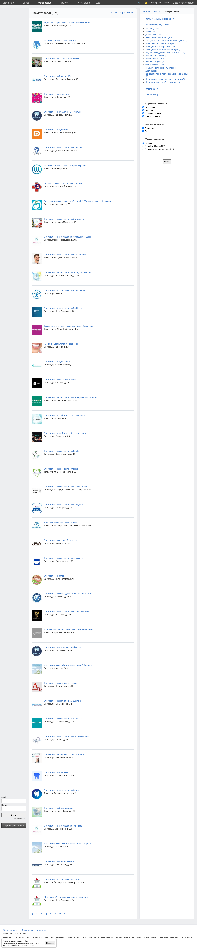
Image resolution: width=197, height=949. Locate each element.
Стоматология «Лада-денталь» (58, 808)
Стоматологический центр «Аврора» (61, 683)
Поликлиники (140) (154, 59)
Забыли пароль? (20, 819)
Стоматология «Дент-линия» (57, 362)
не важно (149, 143)
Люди (26, 2)
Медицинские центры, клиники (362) (162, 50)
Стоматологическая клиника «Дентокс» (63, 701)
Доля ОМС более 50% (154, 146)
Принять (50, 943)
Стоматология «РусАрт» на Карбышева (62, 647)
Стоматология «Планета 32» (57, 76)
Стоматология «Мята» (54, 576)
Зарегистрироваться (14, 825)
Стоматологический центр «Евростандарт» (64, 415)
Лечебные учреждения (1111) (159, 25)
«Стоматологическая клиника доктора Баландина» (68, 629)
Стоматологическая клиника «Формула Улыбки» (67, 272)
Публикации (83, 2)
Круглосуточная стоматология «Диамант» (64, 183)
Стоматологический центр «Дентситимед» (64, 754)
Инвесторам (27, 930)
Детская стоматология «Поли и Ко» (61, 522)
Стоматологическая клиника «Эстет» (61, 790)
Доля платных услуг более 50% (159, 149)
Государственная (152, 113)
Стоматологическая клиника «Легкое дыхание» (66, 736)
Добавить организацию (122, 12)
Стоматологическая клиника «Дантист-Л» (64, 219)
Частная (148, 110)
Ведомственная (152, 116)
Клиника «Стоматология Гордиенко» (61, 344)
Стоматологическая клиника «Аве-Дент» (63, 504)
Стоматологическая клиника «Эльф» (61, 451)
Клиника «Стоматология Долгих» (60, 40)
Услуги (64, 2)
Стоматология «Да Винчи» (56, 772)
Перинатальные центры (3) (158, 56)
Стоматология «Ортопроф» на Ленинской (63, 826)
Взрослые (149, 128)
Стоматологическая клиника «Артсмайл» (63, 558)
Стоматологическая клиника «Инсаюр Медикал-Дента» (70, 397)
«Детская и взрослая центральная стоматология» (68, 22)
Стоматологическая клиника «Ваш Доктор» (65, 254)
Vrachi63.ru (9, 2)
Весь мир (146, 11)
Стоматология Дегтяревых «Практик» (62, 58)
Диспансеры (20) (153, 34)
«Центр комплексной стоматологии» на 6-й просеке (68, 665)
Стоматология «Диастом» (56, 130)
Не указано (149, 107)
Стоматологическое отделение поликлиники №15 (67, 594)
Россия (157, 11)
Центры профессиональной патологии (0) (165, 79)
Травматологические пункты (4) (160, 68)
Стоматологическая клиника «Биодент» (63, 147)
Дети (147, 131)
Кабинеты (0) (151, 95)
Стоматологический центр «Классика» (62, 469)
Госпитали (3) (151, 31)
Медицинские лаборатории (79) (160, 46)
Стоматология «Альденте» (56, 94)
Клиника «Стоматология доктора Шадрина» (65, 165)
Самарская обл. (171, 11)
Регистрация (187, 2)
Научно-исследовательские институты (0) (165, 53)
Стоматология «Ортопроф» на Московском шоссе (67, 237)
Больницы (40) (152, 28)
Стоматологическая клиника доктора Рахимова (67, 611)
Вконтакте (41, 930)
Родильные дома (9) (155, 62)
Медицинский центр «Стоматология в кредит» (66, 897)
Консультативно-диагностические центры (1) (166, 40)
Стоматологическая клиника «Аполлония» (64, 290)
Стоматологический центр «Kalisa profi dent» (65, 433)
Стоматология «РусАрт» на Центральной (63, 112)
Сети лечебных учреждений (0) (160, 19)
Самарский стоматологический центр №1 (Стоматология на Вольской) (77, 201)
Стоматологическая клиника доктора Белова (65, 487)
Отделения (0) (151, 89)
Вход (175, 2)
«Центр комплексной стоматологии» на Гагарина (67, 843)
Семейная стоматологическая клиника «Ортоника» (68, 326)
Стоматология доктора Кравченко (60, 540)
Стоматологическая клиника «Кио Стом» (63, 719)
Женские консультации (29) (158, 37)
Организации (45, 2)
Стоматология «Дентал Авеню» (59, 861)
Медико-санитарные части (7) (159, 43)
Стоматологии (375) (155, 65)
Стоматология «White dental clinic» (60, 379)
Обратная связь (10, 930)
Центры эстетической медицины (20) (162, 82)
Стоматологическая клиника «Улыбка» (63, 879)
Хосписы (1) (151, 71)
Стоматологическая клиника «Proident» (63, 308)
